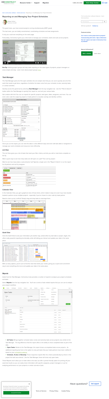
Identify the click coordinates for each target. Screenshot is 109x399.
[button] (25, 2)
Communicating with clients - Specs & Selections (93, 37)
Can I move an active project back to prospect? (93, 35)
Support (36, 3)
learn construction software (9, 13)
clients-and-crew (21, 13)
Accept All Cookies (16, 393)
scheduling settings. (21, 352)
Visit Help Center (92, 3)
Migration (46, 3)
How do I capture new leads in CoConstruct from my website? (93, 40)
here (39, 70)
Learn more (97, 53)
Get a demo (87, 53)
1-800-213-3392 (77, 3)
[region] (16, 390)
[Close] (29, 384)
